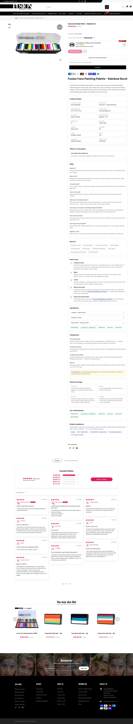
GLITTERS (79, 13)
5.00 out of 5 (36, 478)
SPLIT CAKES (62, 13)
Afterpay (38, 698)
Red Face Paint (19, 698)
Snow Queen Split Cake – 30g (79, 633)
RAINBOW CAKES (52, 13)
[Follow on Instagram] (82, 1)
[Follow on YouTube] (85, 1)
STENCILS (71, 13)
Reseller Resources (83, 701)
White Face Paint (20, 689)
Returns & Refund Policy (85, 689)
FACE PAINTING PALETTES (39, 13)
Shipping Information (42, 701)
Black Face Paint (19, 692)
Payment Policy (82, 692)
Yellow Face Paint (20, 701)
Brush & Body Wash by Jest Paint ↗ (98, 291)
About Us (60, 689)
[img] (20, 499)
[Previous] (15, 619)
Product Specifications (71, 460)
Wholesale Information (84, 698)
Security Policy (82, 695)
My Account (39, 689)
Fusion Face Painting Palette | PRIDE (26, 633)
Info (94, 37)
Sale (106, 13)
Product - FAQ (61, 701)
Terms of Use (61, 695)
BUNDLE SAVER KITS (114, 13)
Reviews (57, 460)
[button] (72, 26)
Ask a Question (72, 444)
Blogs (80, 704)
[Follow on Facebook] (79, 1)
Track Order (39, 692)
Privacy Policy (61, 698)
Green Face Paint (20, 704)
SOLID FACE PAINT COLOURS (21, 13)
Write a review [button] (102, 479)
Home (16, 18)
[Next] (117, 619)
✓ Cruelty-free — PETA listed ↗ (88, 327)
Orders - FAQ (61, 704)
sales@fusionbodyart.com (10, 1)
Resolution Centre (41, 695)
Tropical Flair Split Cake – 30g (106, 633)
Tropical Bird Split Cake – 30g (53, 633)
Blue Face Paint (19, 695)
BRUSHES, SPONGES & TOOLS (93, 13)
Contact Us (60, 692)
